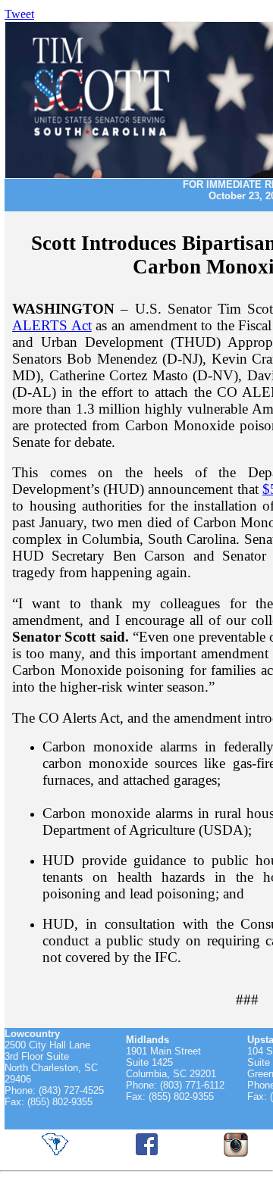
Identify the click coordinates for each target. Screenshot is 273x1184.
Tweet (19, 14)
